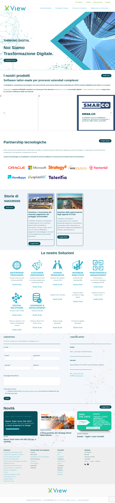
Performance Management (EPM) (15, 461)
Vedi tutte (9, 207)
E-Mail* (6, 347)
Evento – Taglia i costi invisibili (90, 437)
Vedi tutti (106, 75)
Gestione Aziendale (45, 8)
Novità (88, 2)
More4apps (35, 463)
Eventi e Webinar (45, 430)
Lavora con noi (97, 2)
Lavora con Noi (89, 457)
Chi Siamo (87, 452)
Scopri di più (105, 141)
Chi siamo (79, 2)
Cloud (6, 472)
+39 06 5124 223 (78, 373)
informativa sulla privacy (30, 391)
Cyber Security (8, 481)
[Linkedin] (85, 464)
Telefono (36, 365)
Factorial (33, 461)
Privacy (86, 461)
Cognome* (36, 355)
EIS (59, 454)
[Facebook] (88, 464)
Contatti (107, 2)
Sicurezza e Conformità (79, 8)
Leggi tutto (105, 407)
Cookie (92, 461)
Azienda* (7, 365)
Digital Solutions (9, 463)
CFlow (60, 452)
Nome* (6, 355)
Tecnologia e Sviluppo (61, 8)
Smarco (60, 472)
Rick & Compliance (10, 470)
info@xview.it (79, 376)
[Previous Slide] (4, 113)
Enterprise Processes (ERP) (13, 452)
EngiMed (61, 457)
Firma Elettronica (9, 477)
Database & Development (13, 465)
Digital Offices (8, 479)
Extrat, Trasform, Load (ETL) (13, 468)
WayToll (60, 474)
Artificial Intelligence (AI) (12, 474)
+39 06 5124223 (61, 500)
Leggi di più (34, 243)
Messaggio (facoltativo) (11, 375)
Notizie (6, 436)
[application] (83, 2)
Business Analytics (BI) (11, 459)
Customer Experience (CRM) (13, 454)
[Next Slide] (111, 113)
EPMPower (61, 461)
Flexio (60, 463)
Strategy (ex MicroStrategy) (40, 457)
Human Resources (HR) (12, 457)
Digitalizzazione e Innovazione (99, 8)
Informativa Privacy (10, 389)
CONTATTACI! (10, 60)
